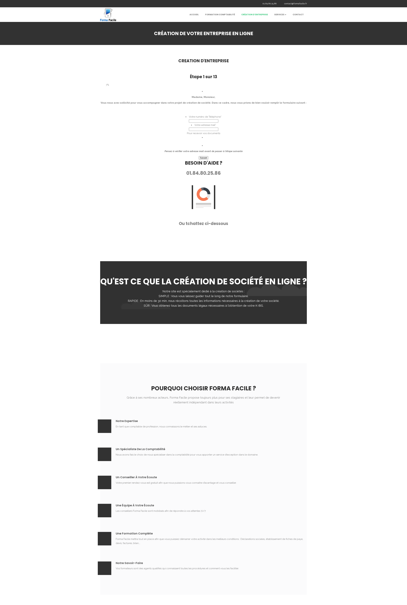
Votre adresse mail (205, 125)
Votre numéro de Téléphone (205, 116)
